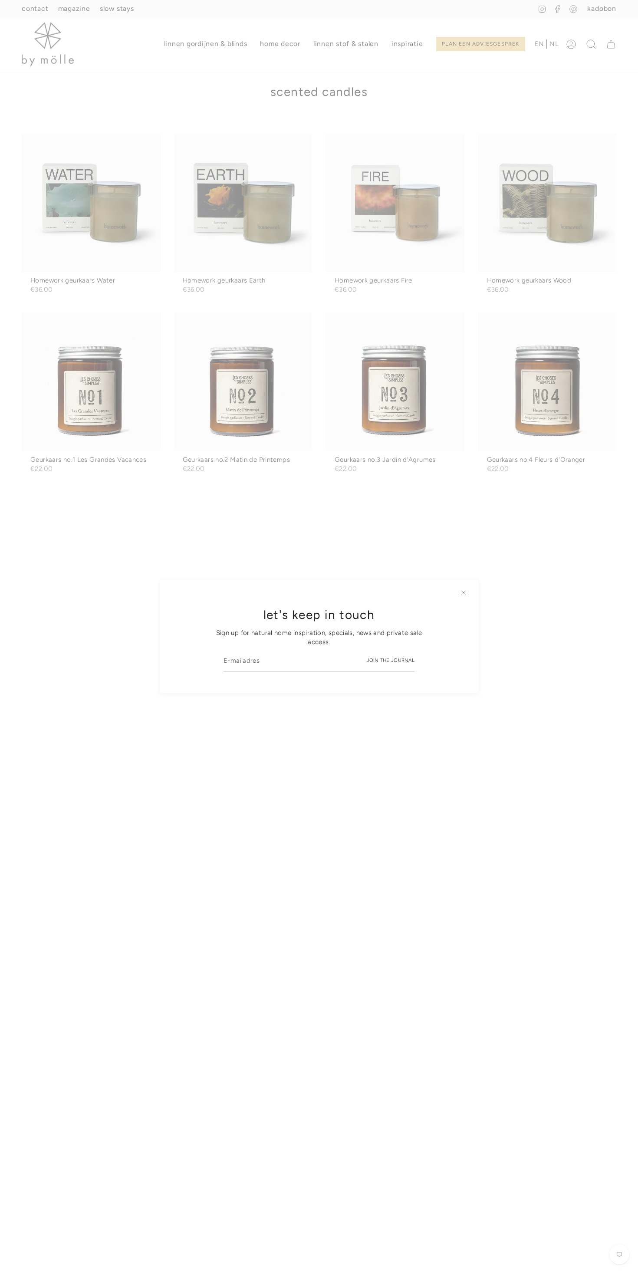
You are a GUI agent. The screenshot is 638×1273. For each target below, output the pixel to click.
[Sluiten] (463, 592)
